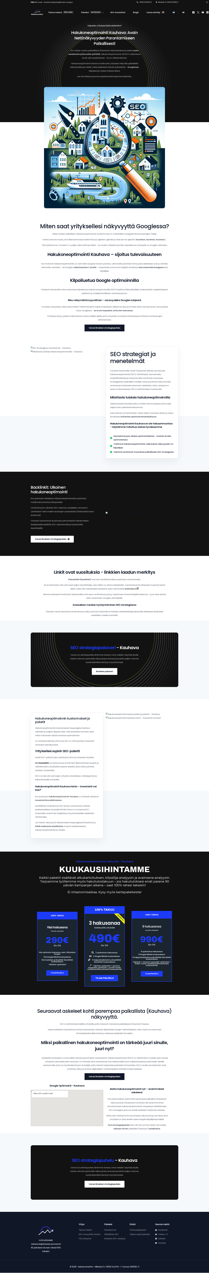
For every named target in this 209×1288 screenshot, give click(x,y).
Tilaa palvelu (57, 973)
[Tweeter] (198, 12)
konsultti (44, 763)
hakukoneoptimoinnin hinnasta (63, 796)
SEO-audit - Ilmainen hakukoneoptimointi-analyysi (52, 2)
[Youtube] (203, 12)
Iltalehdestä (130, 588)
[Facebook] (193, 12)
